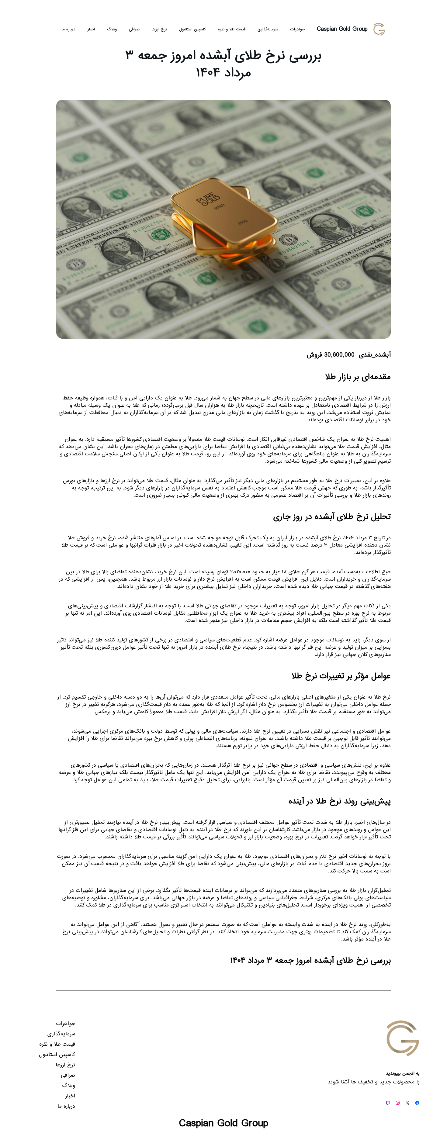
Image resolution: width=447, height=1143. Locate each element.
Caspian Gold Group (342, 29)
